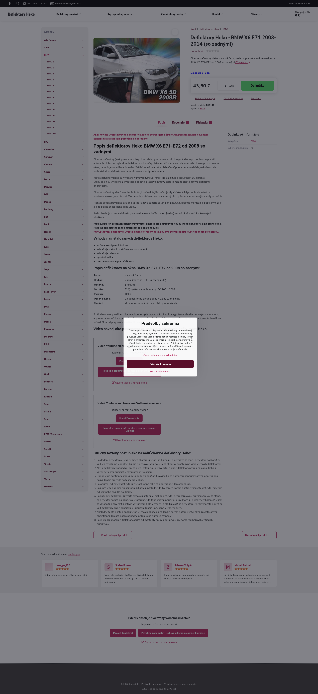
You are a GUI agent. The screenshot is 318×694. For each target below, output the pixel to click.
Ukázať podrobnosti (160, 371)
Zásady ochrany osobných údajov (160, 354)
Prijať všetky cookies (160, 363)
